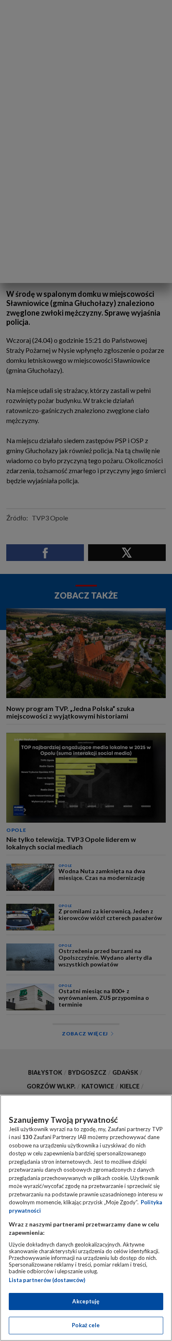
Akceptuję (85, 1301)
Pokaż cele (86, 1325)
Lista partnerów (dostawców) (47, 1280)
